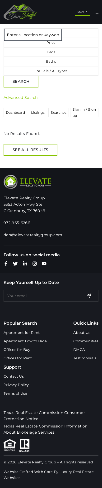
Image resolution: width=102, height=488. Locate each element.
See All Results (30, 150)
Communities (85, 341)
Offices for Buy (17, 349)
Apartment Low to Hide (25, 341)
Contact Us (14, 376)
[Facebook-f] (6, 263)
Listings (38, 112)
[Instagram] (34, 263)
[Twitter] (15, 263)
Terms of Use (15, 393)
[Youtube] (44, 263)
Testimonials (84, 358)
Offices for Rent (18, 358)
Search (21, 81)
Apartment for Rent (22, 332)
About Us (81, 332)
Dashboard (15, 112)
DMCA (79, 349)
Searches (58, 112)
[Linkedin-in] (25, 263)
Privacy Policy (16, 385)
